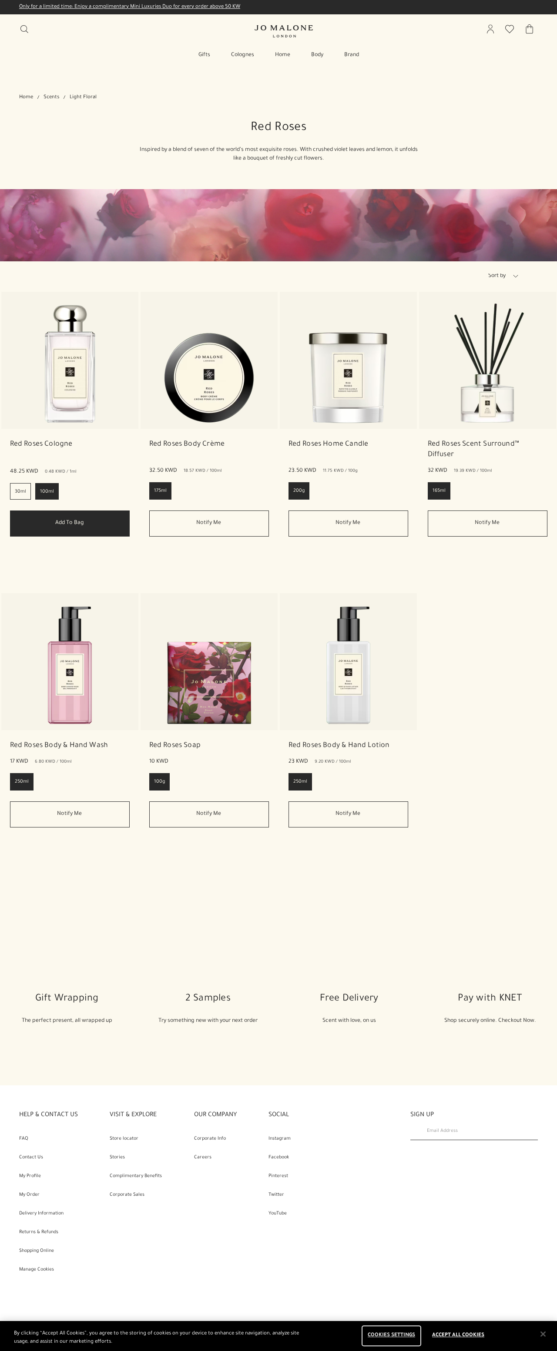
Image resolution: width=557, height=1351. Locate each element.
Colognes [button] (242, 55)
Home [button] (282, 55)
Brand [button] (351, 55)
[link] (69, 360)
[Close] (543, 1334)
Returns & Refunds (38, 1232)
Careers (202, 1157)
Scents (51, 97)
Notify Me (208, 523)
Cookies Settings (391, 1336)
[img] (490, 29)
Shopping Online (36, 1251)
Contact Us (31, 1157)
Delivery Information (41, 1213)
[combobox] (507, 277)
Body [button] (317, 55)
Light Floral (83, 97)
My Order (29, 1195)
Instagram (279, 1138)
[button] (515, 276)
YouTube (277, 1213)
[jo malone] (284, 31)
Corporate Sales (127, 1195)
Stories (117, 1157)
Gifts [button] (204, 55)
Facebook (278, 1157)
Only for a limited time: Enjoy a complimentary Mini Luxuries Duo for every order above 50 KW (129, 7)
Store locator (124, 1138)
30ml (20, 491)
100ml (47, 491)
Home (26, 97)
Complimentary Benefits (136, 1176)
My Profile (30, 1176)
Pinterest (278, 1176)
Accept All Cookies (458, 1336)
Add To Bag (69, 523)
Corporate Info (210, 1138)
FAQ (23, 1138)
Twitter (276, 1195)
